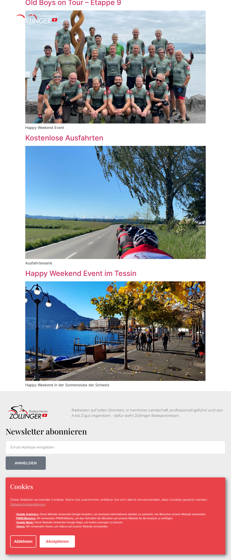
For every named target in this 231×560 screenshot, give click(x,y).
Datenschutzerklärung (28, 504)
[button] (211, 20)
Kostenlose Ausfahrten (64, 137)
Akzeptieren (57, 541)
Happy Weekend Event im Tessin (80, 273)
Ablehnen (23, 541)
